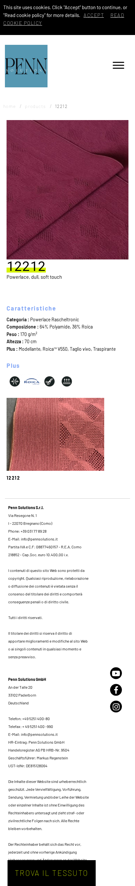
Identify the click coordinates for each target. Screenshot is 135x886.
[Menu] (118, 66)
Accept (94, 15)
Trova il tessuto (51, 872)
